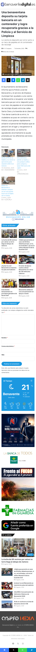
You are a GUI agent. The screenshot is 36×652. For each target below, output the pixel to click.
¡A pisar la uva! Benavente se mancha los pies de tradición (9, 267)
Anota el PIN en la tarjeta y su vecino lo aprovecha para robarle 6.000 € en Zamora (8, 162)
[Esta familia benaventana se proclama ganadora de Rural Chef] (9, 283)
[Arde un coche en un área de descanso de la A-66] (7, 604)
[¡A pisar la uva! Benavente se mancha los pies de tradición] (9, 259)
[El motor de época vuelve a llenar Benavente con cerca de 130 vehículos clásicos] (26, 259)
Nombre (5, 337)
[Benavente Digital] (18, 4)
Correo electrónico (8, 346)
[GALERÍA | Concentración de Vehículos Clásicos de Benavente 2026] (7, 594)
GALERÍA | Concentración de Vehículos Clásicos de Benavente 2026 (23, 594)
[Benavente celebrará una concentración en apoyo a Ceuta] (26, 283)
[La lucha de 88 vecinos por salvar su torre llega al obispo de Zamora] (9, 233)
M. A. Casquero (7, 48)
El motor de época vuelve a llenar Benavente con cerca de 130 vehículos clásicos (26, 269)
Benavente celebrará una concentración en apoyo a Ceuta (26, 291)
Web (3, 355)
